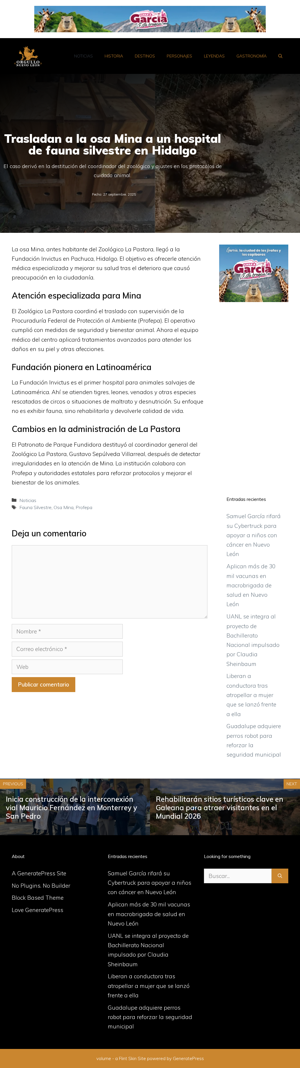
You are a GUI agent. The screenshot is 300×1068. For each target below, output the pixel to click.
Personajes (179, 56)
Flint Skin (128, 1058)
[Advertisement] (253, 396)
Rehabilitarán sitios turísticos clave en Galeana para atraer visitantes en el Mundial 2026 (219, 808)
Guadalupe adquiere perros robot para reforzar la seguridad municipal (150, 1017)
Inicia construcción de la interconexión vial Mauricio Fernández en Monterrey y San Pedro (71, 808)
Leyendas (214, 56)
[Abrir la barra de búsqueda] (280, 56)
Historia (114, 56)
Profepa (84, 507)
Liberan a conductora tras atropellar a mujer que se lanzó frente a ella (251, 694)
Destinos (145, 56)
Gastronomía (251, 56)
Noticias (83, 56)
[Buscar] (280, 876)
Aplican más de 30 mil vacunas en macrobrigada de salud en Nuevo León (250, 585)
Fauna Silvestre (35, 507)
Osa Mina (64, 507)
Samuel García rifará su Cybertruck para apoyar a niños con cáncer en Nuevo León (253, 535)
